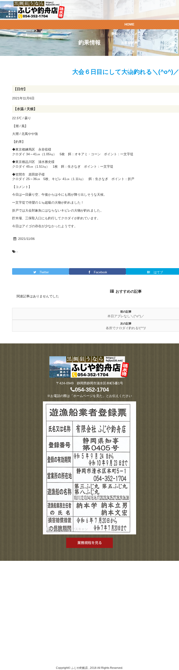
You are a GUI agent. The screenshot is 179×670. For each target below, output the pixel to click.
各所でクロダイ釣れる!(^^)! (126, 328)
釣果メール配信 (129, 61)
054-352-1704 (92, 389)
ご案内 (129, 70)
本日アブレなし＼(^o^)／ (125, 316)
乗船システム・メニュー (129, 34)
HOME (129, 24)
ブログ (129, 52)
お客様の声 (129, 43)
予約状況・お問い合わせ (129, 80)
